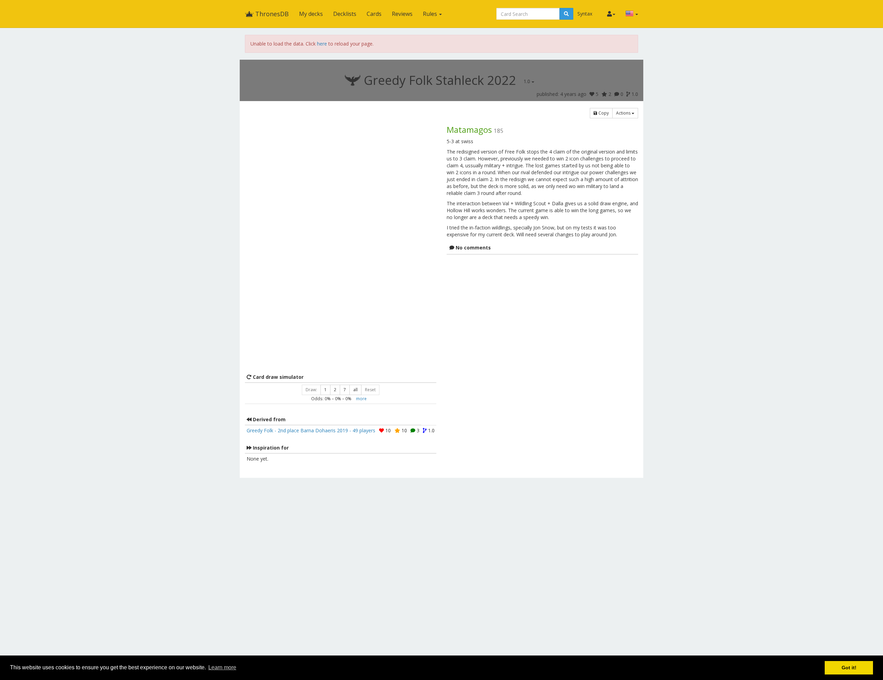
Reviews (402, 14)
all (355, 390)
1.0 (528, 81)
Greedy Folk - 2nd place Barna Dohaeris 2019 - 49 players (311, 430)
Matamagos (469, 129)
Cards (374, 14)
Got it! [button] (849, 667)
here (322, 43)
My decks (311, 14)
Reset (370, 390)
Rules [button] (430, 14)
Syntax (584, 13)
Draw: (311, 390)
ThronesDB (271, 14)
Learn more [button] (222, 667)
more (361, 398)
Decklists (344, 14)
